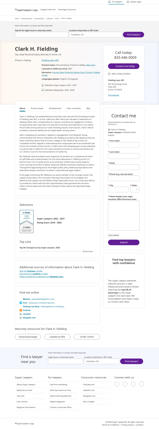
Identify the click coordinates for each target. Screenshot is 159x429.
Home (17, 18)
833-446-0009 (125, 57)
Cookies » (140, 425)
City (110, 185)
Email (111, 163)
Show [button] (88, 251)
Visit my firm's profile (34, 274)
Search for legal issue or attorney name (33, 30)
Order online (87, 336)
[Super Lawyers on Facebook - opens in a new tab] (116, 384)
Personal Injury (39, 18)
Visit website (113, 95)
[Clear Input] (65, 34)
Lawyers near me (47, 9)
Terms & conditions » (111, 425)
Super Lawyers (23, 377)
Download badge (28, 336)
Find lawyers (133, 34)
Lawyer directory (26, 18)
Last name (113, 152)
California (49, 18)
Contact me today (125, 66)
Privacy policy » (128, 425)
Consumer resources (93, 377)
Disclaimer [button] (113, 235)
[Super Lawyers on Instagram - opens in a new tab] (125, 384)
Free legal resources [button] (67, 9)
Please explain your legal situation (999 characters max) (122, 198)
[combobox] (41, 34)
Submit (124, 242)
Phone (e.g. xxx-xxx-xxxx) (120, 174)
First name (114, 140)
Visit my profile (31, 271)
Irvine (57, 18)
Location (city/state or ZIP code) (83, 30)
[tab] (22, 108)
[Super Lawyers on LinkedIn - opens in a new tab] (141, 384)
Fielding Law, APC (50, 60)
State (133, 185)
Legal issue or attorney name (61, 357)
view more (90, 65)
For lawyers (55, 377)
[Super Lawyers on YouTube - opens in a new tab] (133, 384)
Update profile (57, 336)
